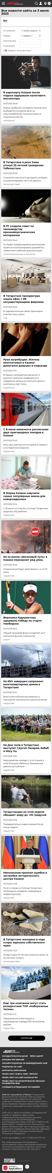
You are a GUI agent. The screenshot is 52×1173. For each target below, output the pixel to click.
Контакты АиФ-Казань (14, 1070)
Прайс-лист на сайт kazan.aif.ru (20, 1077)
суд (5, 318)
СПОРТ (6, 640)
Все (5, 20)
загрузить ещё (26, 1038)
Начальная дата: (9, 41)
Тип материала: (9, 31)
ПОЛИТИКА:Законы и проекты (19, 254)
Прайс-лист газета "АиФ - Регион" (20, 1074)
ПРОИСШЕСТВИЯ (11, 184)
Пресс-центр (36, 1056)
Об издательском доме (15, 1056)
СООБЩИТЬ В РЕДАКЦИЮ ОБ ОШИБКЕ (21, 1087)
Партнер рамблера (24, 1160)
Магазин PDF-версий (13, 1059)
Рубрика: (6, 36)
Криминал (9, 121)
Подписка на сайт (12, 1067)
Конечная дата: (9, 46)
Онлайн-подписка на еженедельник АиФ (24, 1063)
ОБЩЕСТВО (8, 451)
